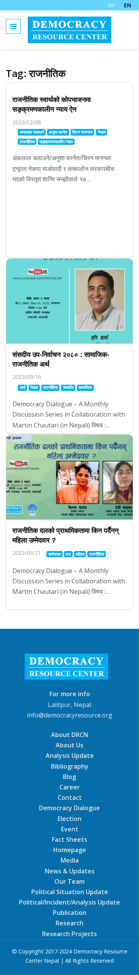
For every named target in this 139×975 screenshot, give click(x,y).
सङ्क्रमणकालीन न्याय (56, 141)
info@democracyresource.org (69, 715)
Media (70, 860)
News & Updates (70, 870)
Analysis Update (70, 755)
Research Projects (69, 933)
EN (127, 5)
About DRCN (69, 734)
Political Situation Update (69, 892)
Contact (70, 797)
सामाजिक (85, 387)
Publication (69, 912)
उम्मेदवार (54, 554)
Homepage (69, 850)
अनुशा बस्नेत (58, 132)
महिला (80, 554)
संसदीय (68, 387)
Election (69, 818)
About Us (69, 745)
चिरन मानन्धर (82, 132)
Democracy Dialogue (69, 808)
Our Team (69, 881)
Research (69, 923)
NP (111, 5)
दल (68, 554)
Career (69, 787)
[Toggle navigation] (13, 26)
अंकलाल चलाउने (32, 132)
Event (69, 829)
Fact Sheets (69, 839)
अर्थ (22, 387)
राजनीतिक (27, 141)
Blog (69, 776)
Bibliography (69, 766)
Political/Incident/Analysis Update (69, 902)
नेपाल (101, 132)
